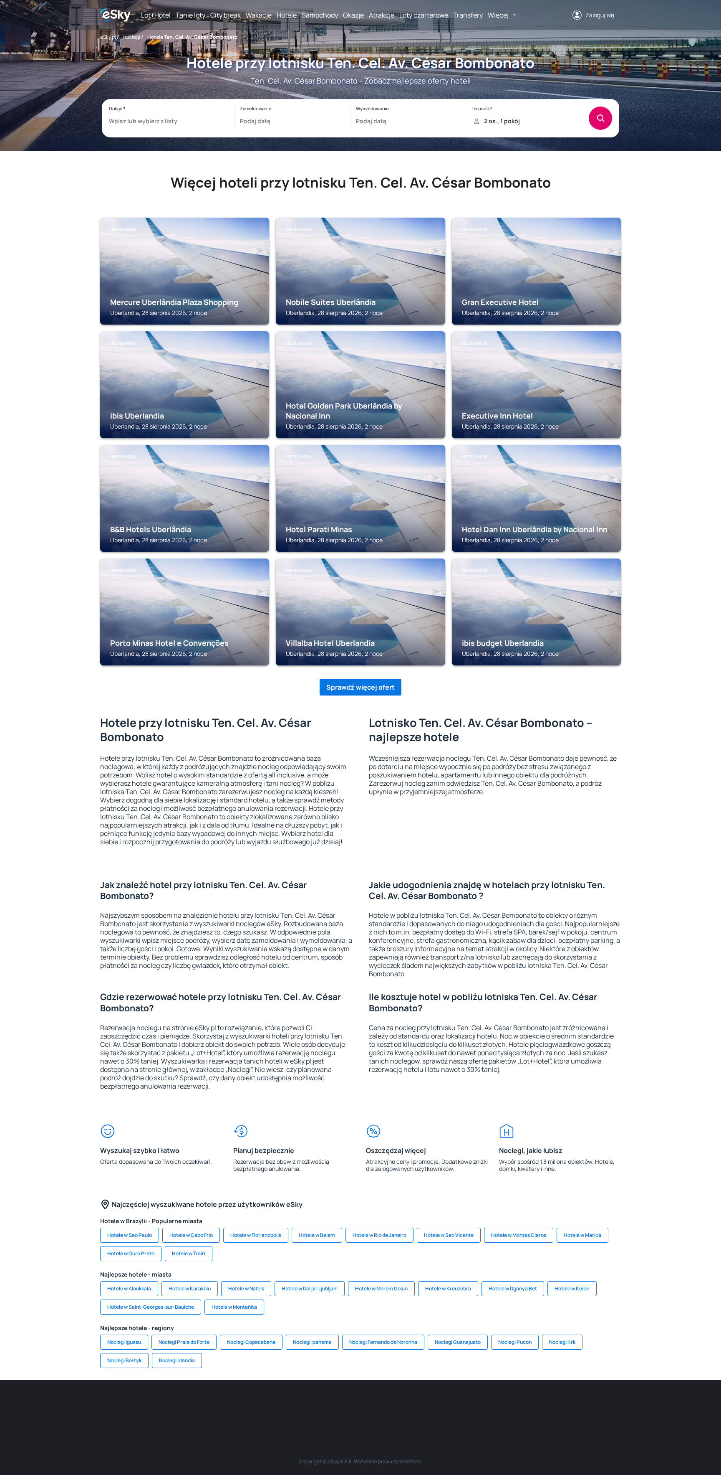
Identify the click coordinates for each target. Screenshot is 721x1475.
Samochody (320, 15)
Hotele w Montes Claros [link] (518, 1235)
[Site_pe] (235, 1405)
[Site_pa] (435, 1405)
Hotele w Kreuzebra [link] (448, 1288)
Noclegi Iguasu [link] (124, 1342)
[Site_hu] (360, 1405)
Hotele (287, 15)
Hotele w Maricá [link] (582, 1235)
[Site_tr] (260, 1405)
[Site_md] (310, 1405)
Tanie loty (190, 15)
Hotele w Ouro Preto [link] (130, 1253)
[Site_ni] (485, 1405)
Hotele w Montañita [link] (234, 1306)
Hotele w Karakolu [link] (190, 1288)
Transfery (468, 15)
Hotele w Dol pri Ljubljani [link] (310, 1288)
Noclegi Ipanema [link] (312, 1342)
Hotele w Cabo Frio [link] (191, 1235)
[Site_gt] (510, 1405)
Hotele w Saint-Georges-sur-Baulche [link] (150, 1306)
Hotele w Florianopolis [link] (255, 1235)
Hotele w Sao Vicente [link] (449, 1235)
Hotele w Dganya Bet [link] (513, 1288)
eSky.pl (108, 37)
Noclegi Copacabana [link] (251, 1342)
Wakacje (259, 15)
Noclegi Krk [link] (562, 1342)
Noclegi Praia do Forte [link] (184, 1342)
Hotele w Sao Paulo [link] (129, 1235)
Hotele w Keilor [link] (572, 1288)
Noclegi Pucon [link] (515, 1342)
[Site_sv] (460, 1405)
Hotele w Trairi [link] (188, 1253)
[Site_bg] (210, 1405)
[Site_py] (561, 1405)
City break (225, 15)
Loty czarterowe (423, 15)
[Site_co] (385, 1405)
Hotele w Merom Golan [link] (381, 1288)
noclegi (131, 37)
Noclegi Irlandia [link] (177, 1360)
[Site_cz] (285, 1405)
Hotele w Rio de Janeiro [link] (379, 1235)
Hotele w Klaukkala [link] (129, 1288)
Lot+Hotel (156, 15)
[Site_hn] (535, 1405)
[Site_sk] (335, 1405)
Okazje (353, 15)
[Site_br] (160, 1405)
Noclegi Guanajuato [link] (458, 1342)
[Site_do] (410, 1405)
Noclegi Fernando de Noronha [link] (383, 1342)
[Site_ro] (185, 1405)
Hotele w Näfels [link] (246, 1288)
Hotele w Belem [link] (317, 1235)
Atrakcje (381, 15)
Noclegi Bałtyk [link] (124, 1360)
